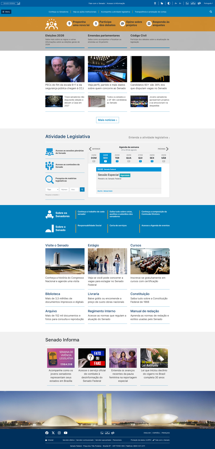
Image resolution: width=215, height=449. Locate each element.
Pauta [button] (100, 191)
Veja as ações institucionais (84, 12)
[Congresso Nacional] (193, 3)
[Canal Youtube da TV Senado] (64, 433)
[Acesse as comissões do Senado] (65, 169)
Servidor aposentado (103, 440)
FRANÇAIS (166, 433)
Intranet (50, 440)
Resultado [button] (108, 191)
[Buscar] (211, 11)
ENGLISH (147, 433)
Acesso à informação (116, 3)
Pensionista (117, 440)
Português (208, 3)
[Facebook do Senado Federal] (47, 433)
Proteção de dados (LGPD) (141, 440)
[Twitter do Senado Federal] (53, 433)
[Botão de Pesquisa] (82, 189)
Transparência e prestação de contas (150, 12)
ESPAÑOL (156, 433)
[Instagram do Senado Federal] (59, 433)
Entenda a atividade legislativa (149, 137)
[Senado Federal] (10, 3)
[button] (155, 3)
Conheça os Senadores (58, 12)
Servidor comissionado (85, 440)
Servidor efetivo (69, 440)
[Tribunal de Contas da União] (199, 3)
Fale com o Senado (97, 3)
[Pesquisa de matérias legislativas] (65, 183)
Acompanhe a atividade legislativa (115, 12)
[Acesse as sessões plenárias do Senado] (65, 155)
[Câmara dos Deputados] (187, 3)
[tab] (94, 158)
